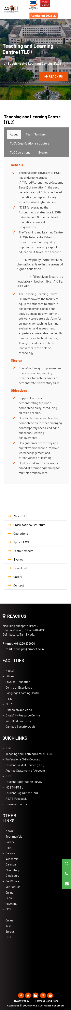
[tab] (14, 134)
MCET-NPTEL (14, 787)
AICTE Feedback (16, 798)
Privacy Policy (21, 1000)
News (8, 831)
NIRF (9, 748)
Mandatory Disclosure (8, 872)
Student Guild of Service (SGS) (25, 765)
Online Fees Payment (8, 898)
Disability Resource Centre (23, 715)
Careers (8, 853)
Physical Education (18, 681)
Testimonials (8, 836)
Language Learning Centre (23, 693)
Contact (18, 585)
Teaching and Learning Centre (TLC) (28, 754)
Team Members (23, 551)
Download (20, 568)
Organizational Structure (29, 525)
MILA (9, 704)
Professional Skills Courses (23, 759)
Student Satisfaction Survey (24, 781)
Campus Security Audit (20, 726)
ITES (9, 698)
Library (10, 676)
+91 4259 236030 (19, 643)
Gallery (17, 576)
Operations (20, 533)
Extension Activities (19, 710)
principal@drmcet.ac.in (23, 649)
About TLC (20, 516)
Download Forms (16, 804)
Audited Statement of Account (25, 770)
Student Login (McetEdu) (22, 793)
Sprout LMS (21, 542)
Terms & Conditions (47, 1000)
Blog (8, 847)
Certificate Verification (8, 884)
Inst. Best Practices (18, 721)
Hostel (10, 670)
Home (7, 58)
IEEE (9, 776)
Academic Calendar (8, 861)
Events (18, 559)
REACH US (56, 76)
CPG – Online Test (8, 917)
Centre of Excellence (19, 687)
